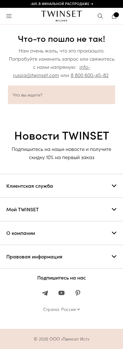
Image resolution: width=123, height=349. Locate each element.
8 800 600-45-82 (89, 75)
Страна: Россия (59, 309)
